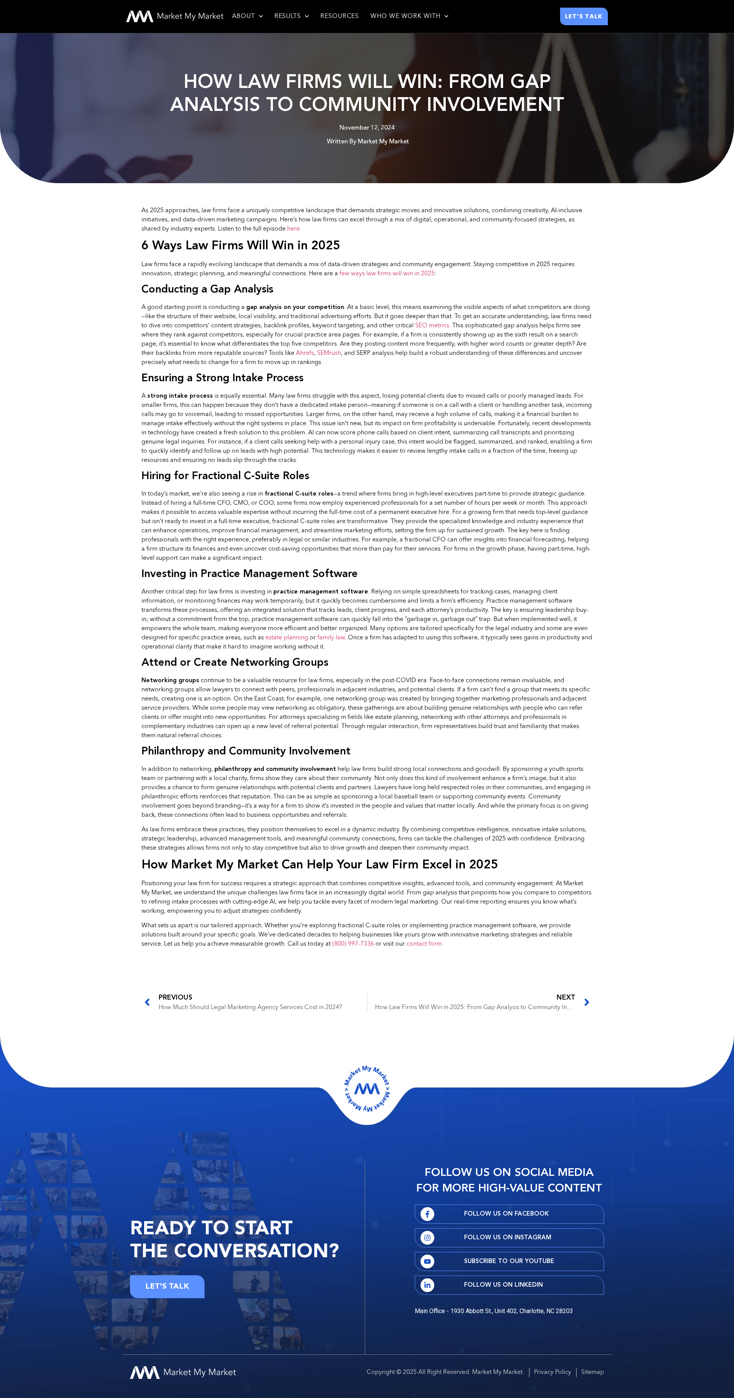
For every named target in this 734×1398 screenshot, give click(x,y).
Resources (339, 16)
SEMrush (329, 353)
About (243, 16)
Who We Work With (405, 16)
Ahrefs (305, 353)
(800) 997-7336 (353, 944)
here (293, 229)
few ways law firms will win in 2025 (387, 274)
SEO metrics (432, 326)
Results (287, 16)
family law (331, 638)
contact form (424, 944)
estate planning (286, 638)
